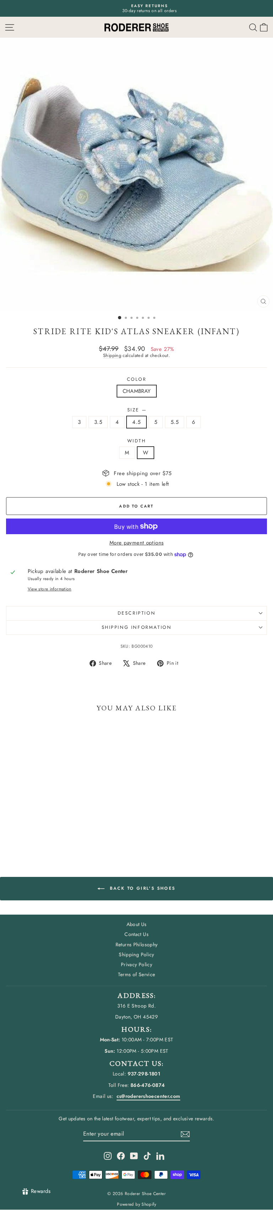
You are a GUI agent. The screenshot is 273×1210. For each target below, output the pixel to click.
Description (137, 613)
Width (136, 441)
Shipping (112, 355)
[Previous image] (12, 174)
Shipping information (137, 627)
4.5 (136, 422)
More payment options (136, 543)
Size (136, 410)
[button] (264, 27)
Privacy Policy (136, 964)
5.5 (174, 422)
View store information (49, 588)
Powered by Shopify (136, 1204)
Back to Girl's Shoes (141, 888)
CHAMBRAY (137, 391)
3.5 (98, 422)
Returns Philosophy (137, 944)
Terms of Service (136, 974)
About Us (137, 924)
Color (136, 379)
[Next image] (261, 174)
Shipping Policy (136, 954)
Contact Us (136, 934)
